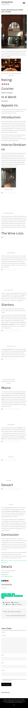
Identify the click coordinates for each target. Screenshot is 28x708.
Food (13, 594)
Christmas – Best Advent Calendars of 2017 (15, 615)
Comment (3, 635)
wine (3, 597)
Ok (14, 705)
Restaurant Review (18, 595)
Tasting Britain (7, 2)
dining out (4, 594)
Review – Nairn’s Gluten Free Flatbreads (12, 611)
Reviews (9, 604)
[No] (26, 703)
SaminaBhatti (7, 602)
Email (2, 662)
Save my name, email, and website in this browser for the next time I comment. (15, 680)
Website (3, 670)
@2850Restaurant (9, 576)
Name (2, 655)
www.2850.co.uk (4, 574)
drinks (9, 594)
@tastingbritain (5, 692)
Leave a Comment (18, 604)
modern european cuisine (7, 595)
